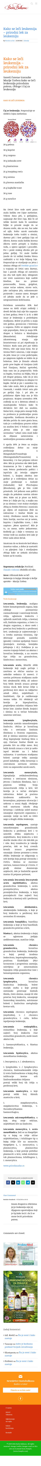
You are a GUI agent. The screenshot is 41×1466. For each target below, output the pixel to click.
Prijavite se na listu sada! (20, 1390)
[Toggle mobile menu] (36, 3)
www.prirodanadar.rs (13, 1165)
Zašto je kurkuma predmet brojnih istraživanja (19, 1345)
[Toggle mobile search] (32, 3)
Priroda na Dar (10, 41)
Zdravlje (26, 41)
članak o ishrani (11, 569)
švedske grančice (29, 265)
